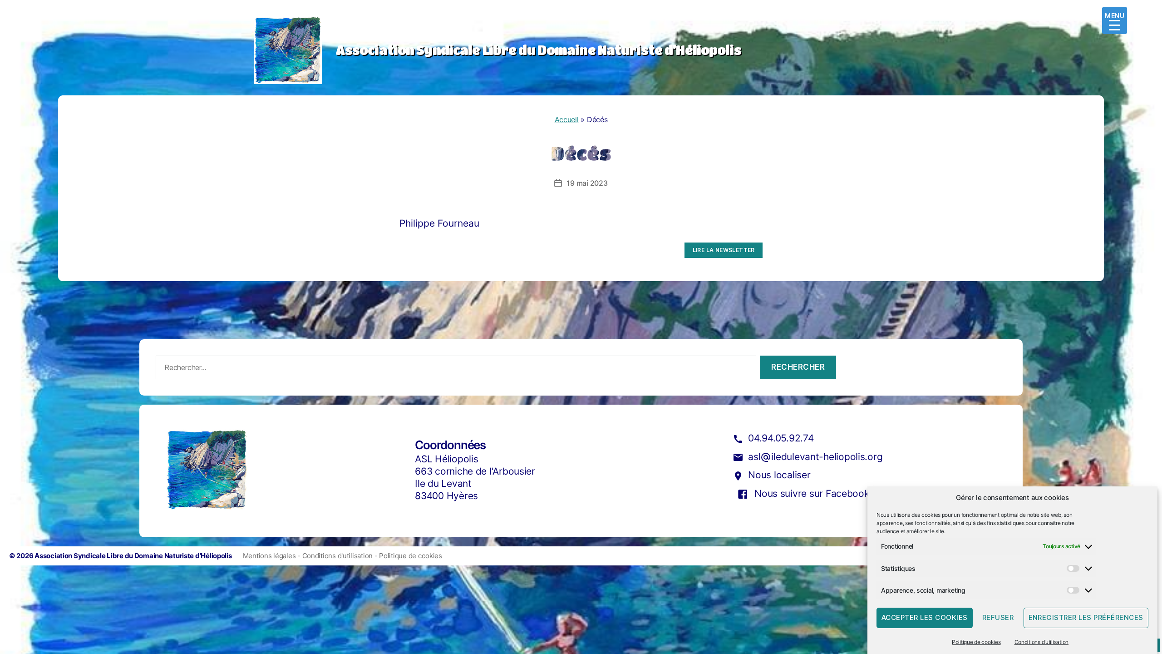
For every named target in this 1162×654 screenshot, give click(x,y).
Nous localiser (779, 475)
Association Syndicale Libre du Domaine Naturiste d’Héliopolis (133, 555)
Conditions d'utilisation (338, 555)
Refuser (998, 618)
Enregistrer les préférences (1086, 618)
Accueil (567, 119)
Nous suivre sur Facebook (811, 493)
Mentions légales (270, 555)
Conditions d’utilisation (1041, 642)
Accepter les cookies (924, 618)
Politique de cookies (976, 642)
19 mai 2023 (586, 183)
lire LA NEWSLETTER (724, 250)
